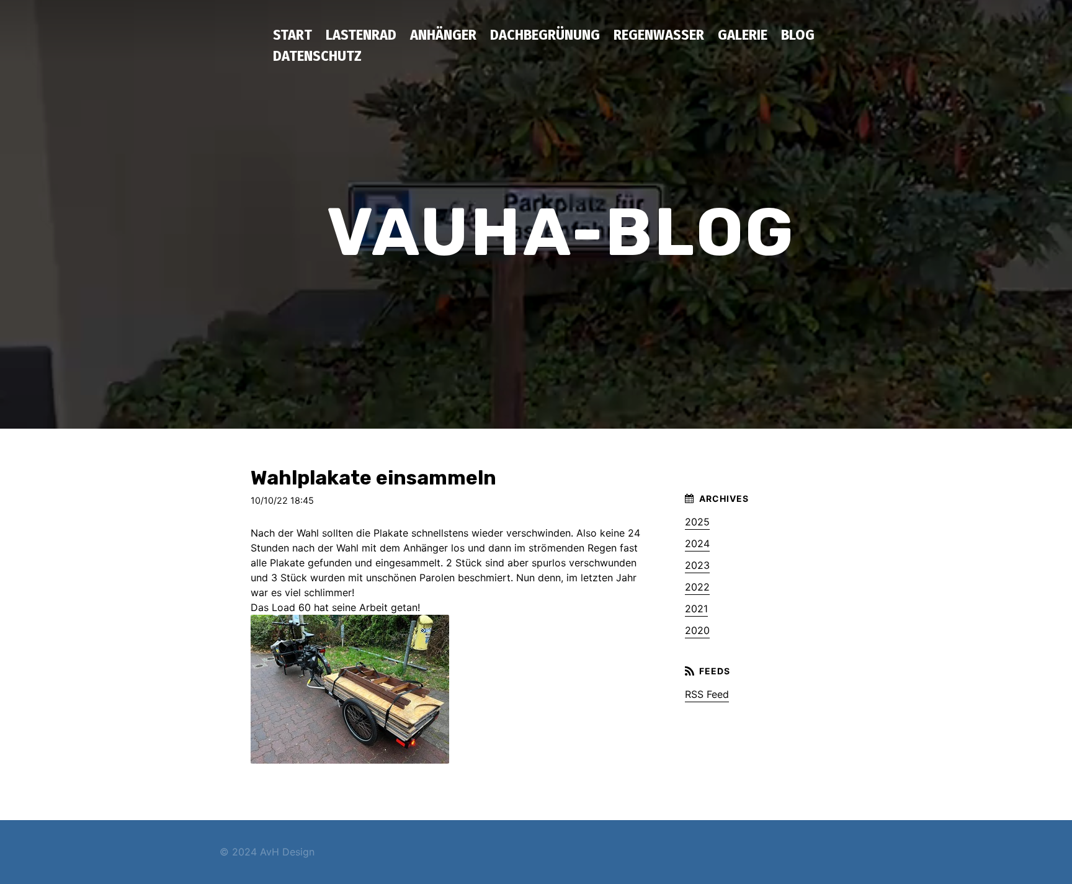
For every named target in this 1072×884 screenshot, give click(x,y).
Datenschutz (317, 56)
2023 (697, 565)
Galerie (742, 34)
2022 (697, 587)
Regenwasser (659, 34)
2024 (697, 543)
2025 (697, 522)
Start (292, 34)
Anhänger (443, 34)
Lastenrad (361, 34)
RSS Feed (707, 694)
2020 (697, 630)
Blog (798, 34)
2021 (696, 608)
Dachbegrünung (545, 34)
